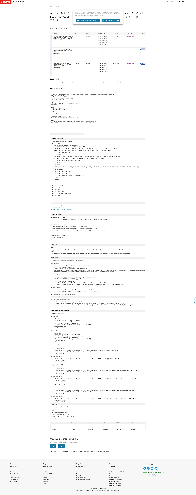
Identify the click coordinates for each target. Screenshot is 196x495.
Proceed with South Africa (111, 20)
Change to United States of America (88, 20)
